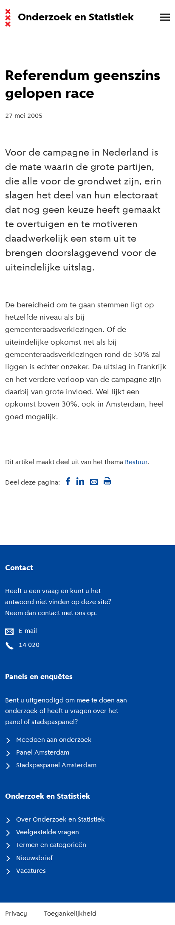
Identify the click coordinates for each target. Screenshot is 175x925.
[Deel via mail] (94, 481)
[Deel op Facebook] (66, 481)
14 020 (29, 645)
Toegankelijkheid (70, 914)
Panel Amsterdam (42, 752)
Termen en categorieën (51, 845)
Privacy (16, 914)
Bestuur (136, 462)
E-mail (28, 631)
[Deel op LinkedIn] (80, 481)
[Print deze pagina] (107, 481)
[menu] (160, 17)
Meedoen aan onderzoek (54, 740)
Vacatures (31, 871)
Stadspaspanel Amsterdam (56, 765)
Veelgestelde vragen (47, 832)
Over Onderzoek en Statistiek (60, 819)
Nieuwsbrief (34, 858)
